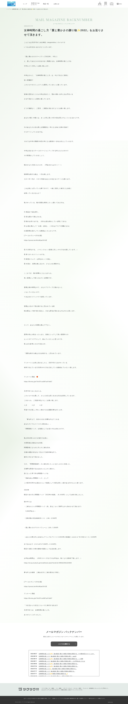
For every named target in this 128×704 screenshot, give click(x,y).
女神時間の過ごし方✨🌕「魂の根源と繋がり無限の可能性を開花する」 (58, 663)
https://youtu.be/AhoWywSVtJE (35, 240)
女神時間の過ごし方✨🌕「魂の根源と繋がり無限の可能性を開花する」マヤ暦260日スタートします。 (67, 653)
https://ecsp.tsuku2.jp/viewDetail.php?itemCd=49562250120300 (48, 563)
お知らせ (56, 4)
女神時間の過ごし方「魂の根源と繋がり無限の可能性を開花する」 (57, 671)
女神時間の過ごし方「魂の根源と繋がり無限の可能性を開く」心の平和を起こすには (62, 661)
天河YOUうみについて (35, 3)
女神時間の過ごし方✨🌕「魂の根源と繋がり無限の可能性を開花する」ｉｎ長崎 (61, 658)
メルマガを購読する (64, 644)
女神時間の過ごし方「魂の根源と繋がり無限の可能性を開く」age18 (57, 656)
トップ (25, 4)
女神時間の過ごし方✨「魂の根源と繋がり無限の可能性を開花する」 (58, 668)
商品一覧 (46, 4)
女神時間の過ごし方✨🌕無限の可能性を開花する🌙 (53, 673)
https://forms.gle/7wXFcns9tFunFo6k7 (38, 381)
